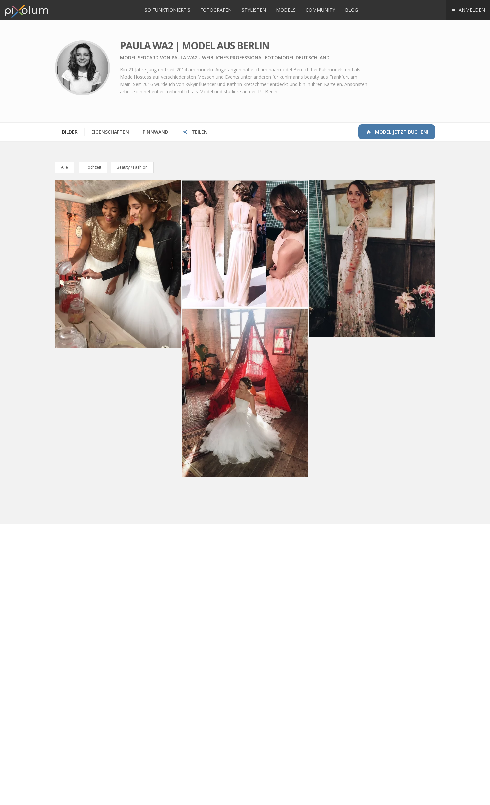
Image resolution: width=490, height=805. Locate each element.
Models (286, 10)
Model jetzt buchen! (401, 132)
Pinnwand (155, 132)
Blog (351, 10)
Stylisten (254, 10)
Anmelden (471, 10)
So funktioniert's (167, 10)
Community (320, 10)
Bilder (70, 132)
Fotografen (216, 10)
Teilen (199, 132)
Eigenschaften (110, 132)
